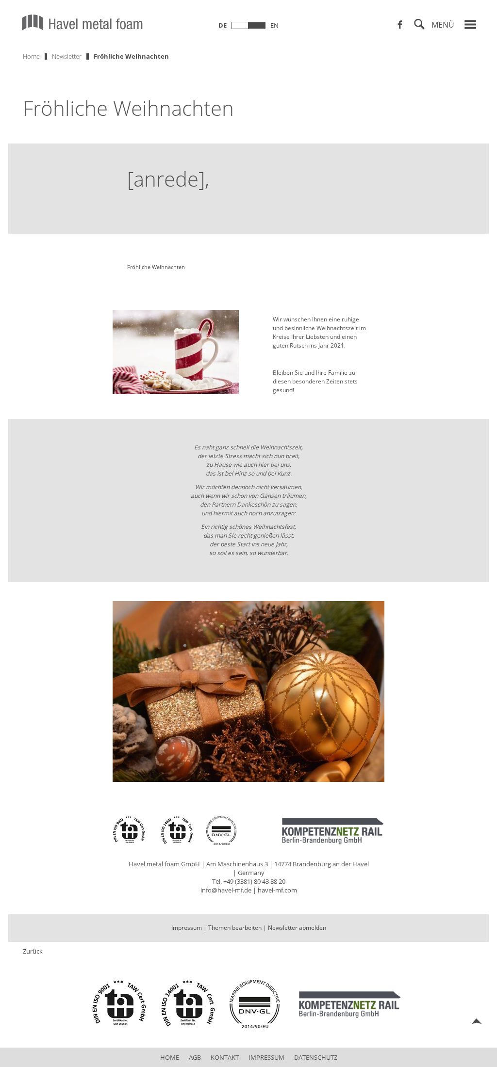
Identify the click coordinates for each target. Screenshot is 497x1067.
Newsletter (67, 56)
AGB (195, 1057)
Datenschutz (315, 1057)
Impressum (186, 928)
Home (31, 56)
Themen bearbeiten (235, 928)
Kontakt (225, 1057)
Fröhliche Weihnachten (131, 56)
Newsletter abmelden (297, 928)
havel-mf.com (277, 890)
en (274, 25)
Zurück (33, 951)
